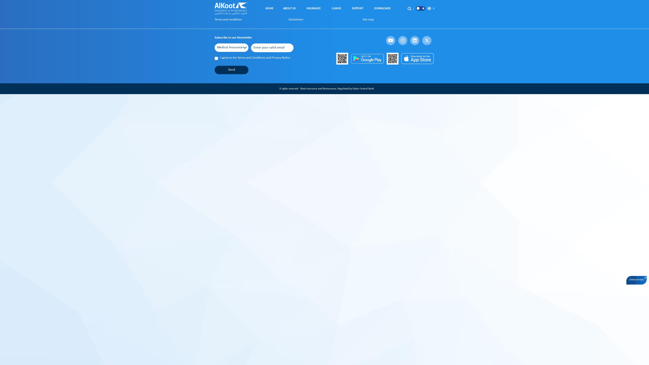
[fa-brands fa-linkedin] (414, 40)
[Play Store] (367, 59)
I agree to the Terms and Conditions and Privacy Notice (255, 57)
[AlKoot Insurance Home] (231, 9)
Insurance (314, 8)
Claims (337, 8)
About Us (290, 8)
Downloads (383, 8)
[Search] (409, 8)
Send (231, 69)
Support (358, 8)
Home (269, 8)
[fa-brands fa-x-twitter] (426, 40)
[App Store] (417, 59)
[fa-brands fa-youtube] (390, 40)
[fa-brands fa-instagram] (402, 40)
